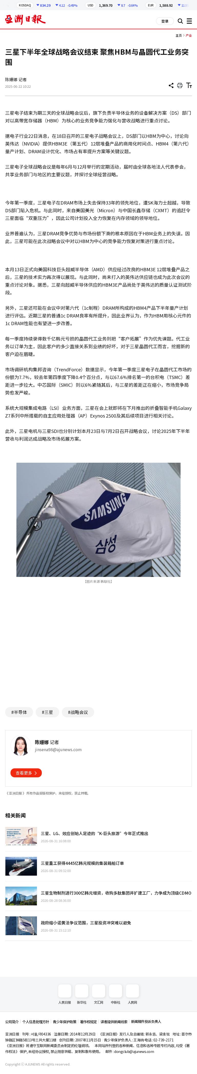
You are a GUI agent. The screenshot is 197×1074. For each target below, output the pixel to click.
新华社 (81, 1002)
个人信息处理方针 (35, 1021)
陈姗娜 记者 (16, 79)
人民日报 (64, 1002)
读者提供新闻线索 (114, 1021)
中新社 (115, 1002)
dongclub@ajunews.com (134, 1051)
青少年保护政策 (64, 1021)
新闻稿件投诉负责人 (146, 1021)
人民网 (132, 1002)
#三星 (47, 712)
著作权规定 (88, 1021)
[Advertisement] (98, 653)
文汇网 (98, 1002)
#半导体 (19, 712)
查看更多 (24, 773)
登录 (165, 21)
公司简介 (11, 1021)
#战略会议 (78, 712)
